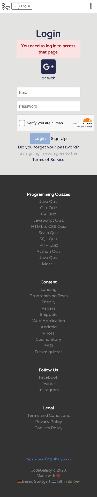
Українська (35, 459)
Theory (49, 302)
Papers (48, 308)
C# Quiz (48, 214)
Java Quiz (48, 201)
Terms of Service (48, 159)
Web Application (48, 320)
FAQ (48, 345)
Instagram (49, 389)
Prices (49, 333)
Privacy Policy (48, 421)
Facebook (48, 377)
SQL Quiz (48, 239)
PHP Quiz (48, 245)
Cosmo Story (48, 339)
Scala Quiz (48, 232)
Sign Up (59, 138)
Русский (65, 459)
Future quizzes (49, 352)
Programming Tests (48, 295)
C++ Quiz (48, 207)
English (51, 459)
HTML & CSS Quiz (48, 226)
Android (49, 327)
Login (40, 138)
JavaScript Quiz (49, 220)
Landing (48, 289)
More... (48, 264)
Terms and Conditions (48, 415)
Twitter (48, 383)
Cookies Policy (48, 428)
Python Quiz (48, 251)
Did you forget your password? (48, 147)
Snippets (48, 314)
